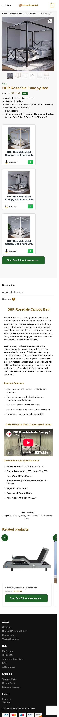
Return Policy (8, 683)
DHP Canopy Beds (47, 14)
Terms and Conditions (12, 659)
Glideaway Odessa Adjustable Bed (21, 588)
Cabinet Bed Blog (10, 639)
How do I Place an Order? (14, 631)
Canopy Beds (30, 14)
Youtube (6, 702)
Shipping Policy (9, 679)
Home (4, 14)
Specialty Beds (16, 14)
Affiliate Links (8, 667)
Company (6, 627)
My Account (7, 651)
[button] (50, 21)
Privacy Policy (8, 635)
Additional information (12, 292)
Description (8, 285)
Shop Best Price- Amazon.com (22, 260)
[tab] (28, 285)
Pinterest (6, 699)
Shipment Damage (11, 687)
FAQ (4, 663)
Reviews (8, 299)
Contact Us (7, 655)
